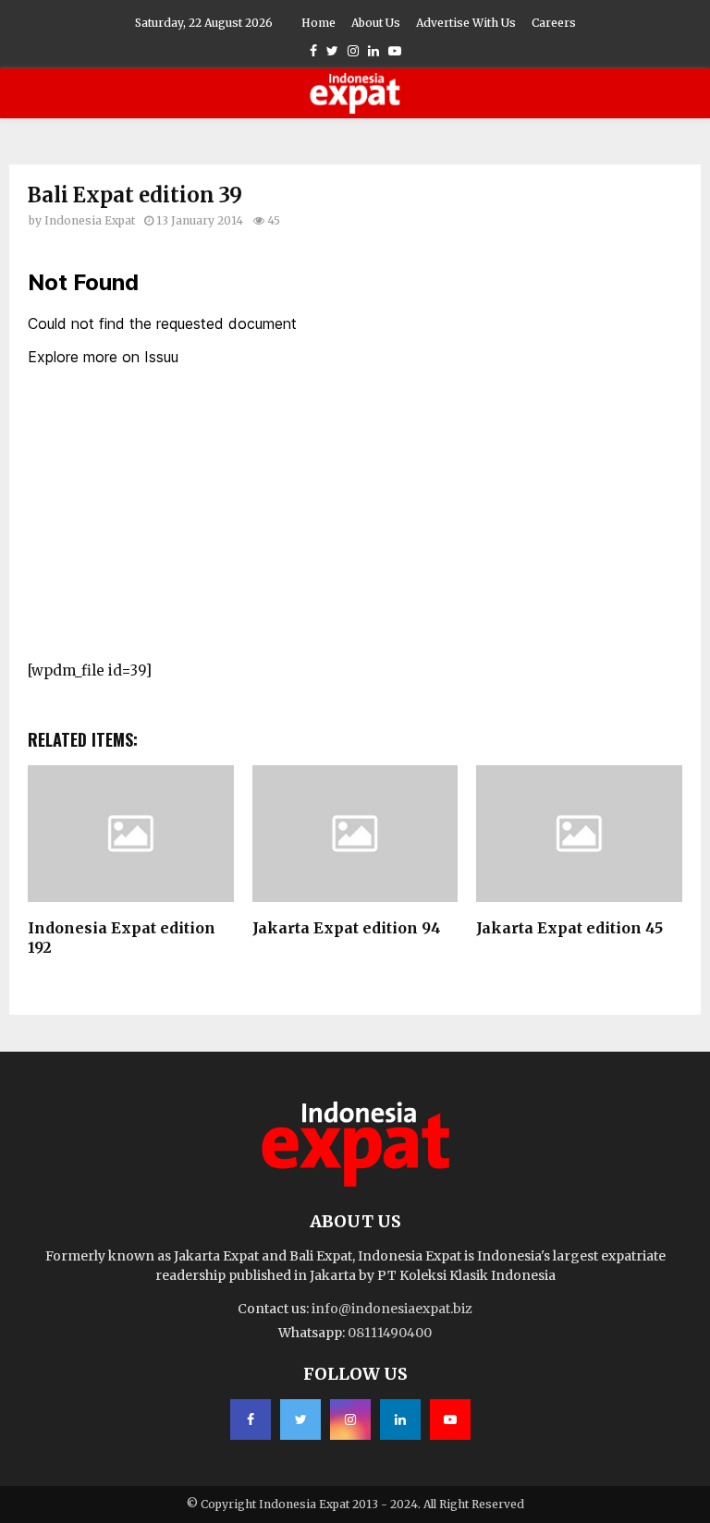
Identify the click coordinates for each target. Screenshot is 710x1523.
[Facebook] (250, 1419)
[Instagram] (350, 1419)
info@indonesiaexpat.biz (392, 1308)
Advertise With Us (466, 23)
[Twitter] (300, 1419)
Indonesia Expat (89, 220)
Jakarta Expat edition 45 (569, 928)
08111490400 (390, 1332)
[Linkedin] (400, 1419)
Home (318, 23)
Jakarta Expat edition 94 (346, 928)
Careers (554, 23)
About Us (375, 23)
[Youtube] (450, 1419)
